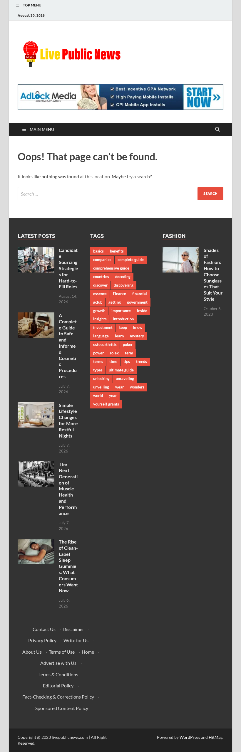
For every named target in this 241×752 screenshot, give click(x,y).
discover (100, 285)
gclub (97, 302)
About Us (32, 652)
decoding (122, 276)
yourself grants (106, 404)
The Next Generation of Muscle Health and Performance (68, 488)
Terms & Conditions (58, 674)
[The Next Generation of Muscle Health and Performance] (36, 464)
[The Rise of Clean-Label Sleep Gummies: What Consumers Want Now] (36, 542)
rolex (114, 353)
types (98, 370)
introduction (123, 319)
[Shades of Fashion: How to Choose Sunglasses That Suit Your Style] (181, 250)
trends (141, 361)
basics (98, 251)
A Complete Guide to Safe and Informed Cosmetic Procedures (68, 345)
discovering (123, 285)
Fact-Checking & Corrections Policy (58, 696)
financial (139, 293)
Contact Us (44, 629)
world (98, 395)
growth (99, 310)
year (113, 395)
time (113, 361)
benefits (117, 251)
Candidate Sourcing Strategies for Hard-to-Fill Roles (68, 268)
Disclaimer (73, 629)
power (98, 353)
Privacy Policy (42, 640)
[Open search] (217, 129)
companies (102, 259)
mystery (137, 336)
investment (103, 327)
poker (128, 344)
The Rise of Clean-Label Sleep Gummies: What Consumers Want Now (68, 566)
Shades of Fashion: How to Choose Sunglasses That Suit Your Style (213, 274)
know (137, 327)
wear (119, 387)
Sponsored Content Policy (61, 708)
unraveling (125, 378)
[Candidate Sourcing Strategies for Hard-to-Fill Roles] (36, 250)
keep (123, 327)
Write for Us (75, 640)
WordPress (190, 737)
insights (100, 319)
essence (100, 293)
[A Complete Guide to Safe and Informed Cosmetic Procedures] (36, 316)
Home (88, 652)
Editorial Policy (58, 685)
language (101, 336)
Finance (119, 293)
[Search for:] (120, 193)
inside (142, 310)
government (137, 302)
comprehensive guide (111, 268)
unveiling (101, 387)
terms (98, 361)
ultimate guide (121, 370)
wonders (137, 387)
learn (119, 336)
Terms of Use (62, 652)
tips (126, 361)
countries (101, 276)
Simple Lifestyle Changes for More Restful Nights (68, 420)
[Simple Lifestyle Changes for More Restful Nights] (36, 405)
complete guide (131, 259)
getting (114, 302)
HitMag (215, 737)
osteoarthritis (105, 344)
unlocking (101, 378)
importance (121, 310)
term (129, 353)
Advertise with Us (58, 663)
